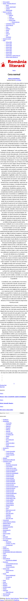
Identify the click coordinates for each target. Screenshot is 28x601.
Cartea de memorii (10, 488)
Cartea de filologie (10, 480)
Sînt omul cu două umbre (6, 409)
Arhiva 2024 (9, 45)
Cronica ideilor (9, 501)
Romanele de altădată (11, 560)
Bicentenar (8, 542)
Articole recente (7, 39)
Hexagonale (9, 565)
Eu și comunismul (7, 538)
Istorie (4, 557)
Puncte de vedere (10, 443)
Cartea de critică (10, 475)
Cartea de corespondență (12, 473)
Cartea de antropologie (11, 470)
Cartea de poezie (10, 490)
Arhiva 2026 (9, 42)
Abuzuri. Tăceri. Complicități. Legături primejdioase (13, 396)
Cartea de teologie (10, 496)
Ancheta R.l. (6, 448)
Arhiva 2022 (9, 49)
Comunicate (6, 520)
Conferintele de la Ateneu (9, 521)
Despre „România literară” (9, 3)
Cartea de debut (10, 476)
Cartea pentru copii (10, 498)
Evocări (5, 547)
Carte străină (9, 466)
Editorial (11, 15)
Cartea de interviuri (11, 483)
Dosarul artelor (6, 533)
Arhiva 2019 (9, 54)
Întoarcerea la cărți (10, 510)
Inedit (4, 553)
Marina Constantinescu (14, 78)
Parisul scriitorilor (10, 567)
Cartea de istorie (10, 485)
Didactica (8, 426)
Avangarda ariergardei (11, 465)
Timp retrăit (6, 595)
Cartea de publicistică (11, 493)
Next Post (2, 387)
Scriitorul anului (7, 587)
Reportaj (5, 583)
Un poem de (9, 577)
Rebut (7, 572)
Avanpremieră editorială (9, 459)
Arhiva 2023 (9, 47)
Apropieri (8, 463)
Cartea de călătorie (10, 471)
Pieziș (7, 441)
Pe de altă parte (10, 439)
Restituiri (5, 585)
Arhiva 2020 (9, 52)
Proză (7, 32)
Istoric (7, 5)
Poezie (7, 30)
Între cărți (8, 511)
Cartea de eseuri (10, 478)
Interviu (8, 33)
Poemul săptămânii (10, 575)
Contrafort (11, 18)
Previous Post (3, 385)
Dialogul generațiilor (8, 527)
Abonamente (9, 10)
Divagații (8, 428)
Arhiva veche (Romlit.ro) (12, 57)
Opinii (7, 438)
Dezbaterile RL (6, 525)
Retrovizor (8, 516)
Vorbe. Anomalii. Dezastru (6, 403)
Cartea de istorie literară (12, 486)
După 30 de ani (9, 592)
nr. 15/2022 (18, 80)
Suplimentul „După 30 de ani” (13, 55)
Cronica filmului (10, 453)
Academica (5, 419)
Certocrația (8, 423)
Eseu (7, 27)
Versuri (7, 578)
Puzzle (10, 17)
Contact (8, 8)
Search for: (3, 413)
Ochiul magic (12, 20)
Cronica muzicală (10, 454)
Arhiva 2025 (9, 44)
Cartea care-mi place (11, 468)
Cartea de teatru (10, 495)
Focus (7, 508)
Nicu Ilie (8, 598)
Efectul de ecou (15, 22)
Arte (7, 35)
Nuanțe (7, 436)
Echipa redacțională (11, 7)
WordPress (16, 600)
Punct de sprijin (9, 513)
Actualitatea (9, 13)
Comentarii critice (10, 23)
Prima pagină (6, 2)
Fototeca (8, 28)
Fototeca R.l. (6, 548)
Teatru (14, 70)
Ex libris (8, 506)
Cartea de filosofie (10, 481)
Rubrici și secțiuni (7, 12)
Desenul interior (10, 505)
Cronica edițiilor (10, 500)
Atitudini (5, 458)
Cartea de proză (10, 491)
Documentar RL (7, 530)
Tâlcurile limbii (6, 594)
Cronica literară (10, 503)
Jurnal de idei (9, 433)
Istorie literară (9, 25)
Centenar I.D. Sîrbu (10, 543)
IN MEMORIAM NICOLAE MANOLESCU (12, 552)
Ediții (4, 40)
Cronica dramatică (10, 451)
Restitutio (8, 515)
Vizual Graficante (14, 598)
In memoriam (6, 550)
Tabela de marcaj (10, 446)
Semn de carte (9, 518)
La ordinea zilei (9, 434)
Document (5, 528)
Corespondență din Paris (12, 563)
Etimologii (5, 537)
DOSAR (4, 532)
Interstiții (8, 431)
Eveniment (5, 540)
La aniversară (9, 545)
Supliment (5, 590)
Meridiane (8, 37)
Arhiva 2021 (9, 50)
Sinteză (4, 588)
